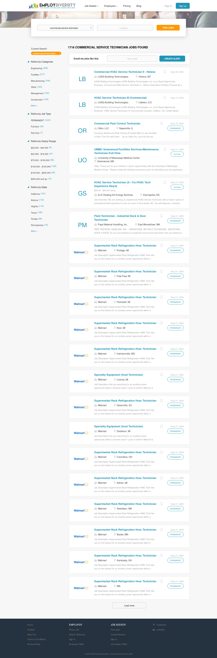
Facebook (161, 624)
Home (30, 624)
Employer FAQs (76, 644)
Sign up (182, 5)
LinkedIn (161, 629)
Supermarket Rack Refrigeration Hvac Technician (125, 245)
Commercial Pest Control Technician (117, 123)
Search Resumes (77, 634)
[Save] (164, 72)
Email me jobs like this (86, 58)
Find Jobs (168, 27)
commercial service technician (46, 53)
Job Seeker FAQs (119, 644)
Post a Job (74, 629)
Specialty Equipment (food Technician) (118, 375)
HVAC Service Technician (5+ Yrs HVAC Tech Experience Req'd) (122, 184)
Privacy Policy (33, 644)
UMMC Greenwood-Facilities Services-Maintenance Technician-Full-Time (126, 151)
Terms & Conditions (36, 639)
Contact (31, 629)
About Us (31, 634)
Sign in (168, 6)
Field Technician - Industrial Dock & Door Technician (120, 218)
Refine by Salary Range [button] (43, 141)
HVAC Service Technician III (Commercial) (120, 98)
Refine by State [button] (38, 187)
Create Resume (118, 634)
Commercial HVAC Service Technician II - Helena (124, 72)
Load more (129, 605)
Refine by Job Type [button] (40, 113)
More (33, 105)
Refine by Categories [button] (41, 61)
